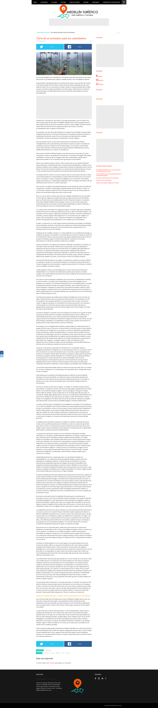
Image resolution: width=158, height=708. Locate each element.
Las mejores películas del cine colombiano (107, 178)
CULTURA (63, 2)
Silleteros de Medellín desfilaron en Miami (107, 183)
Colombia (46, 653)
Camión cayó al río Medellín (58, 32)
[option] (85, 32)
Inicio (35, 2)
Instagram (100, 80)
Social (62, 653)
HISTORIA (85, 2)
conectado (52, 663)
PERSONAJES (95, 2)
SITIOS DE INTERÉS (74, 2)
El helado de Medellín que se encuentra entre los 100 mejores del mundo (108, 170)
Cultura (52, 653)
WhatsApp (100, 84)
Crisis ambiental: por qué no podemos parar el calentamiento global (108, 174)
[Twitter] (1, 355)
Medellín (58, 653)
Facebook (99, 76)
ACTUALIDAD (44, 2)
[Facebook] (1, 352)
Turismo (68, 653)
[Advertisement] (79, 22)
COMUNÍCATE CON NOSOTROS (111, 2)
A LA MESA (54, 2)
